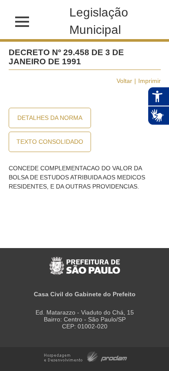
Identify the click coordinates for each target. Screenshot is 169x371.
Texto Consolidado (49, 141)
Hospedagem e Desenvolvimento (85, 356)
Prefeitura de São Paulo (84, 261)
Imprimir (149, 80)
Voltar (124, 80)
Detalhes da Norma (49, 117)
